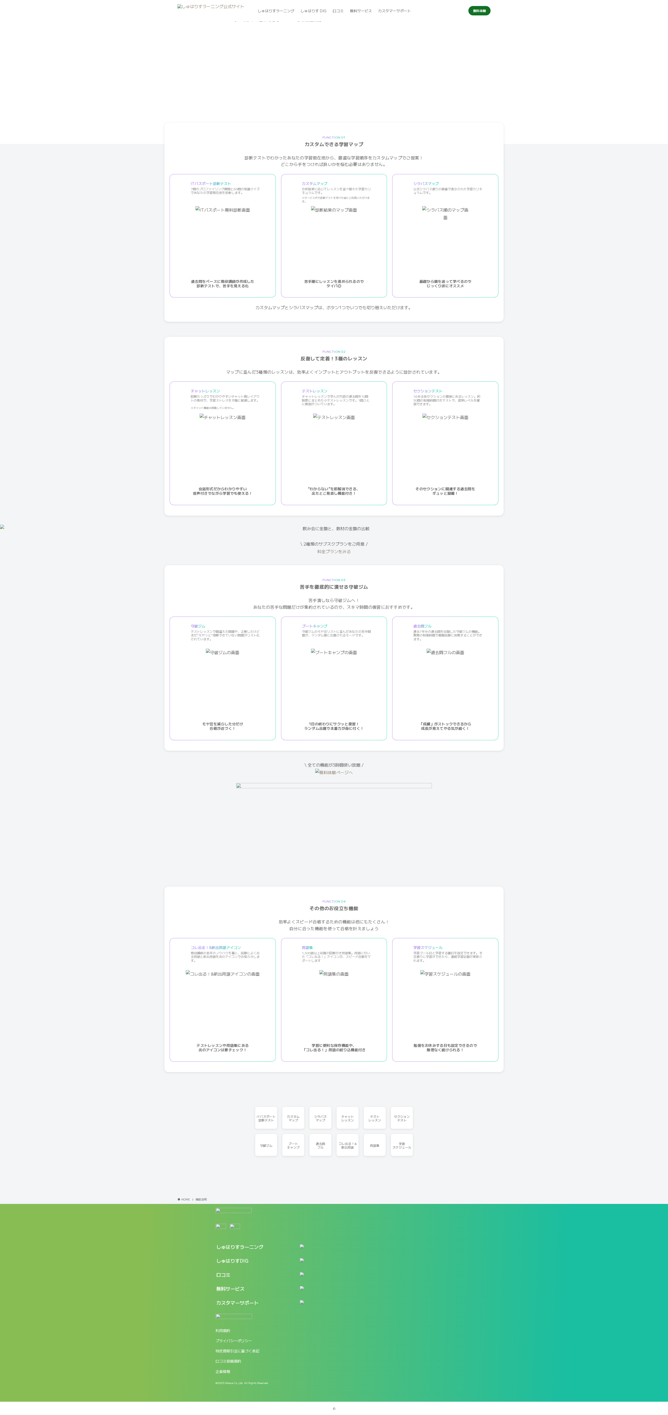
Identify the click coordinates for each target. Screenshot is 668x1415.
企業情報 (223, 1371)
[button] (255, 1249)
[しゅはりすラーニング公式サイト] (210, 10)
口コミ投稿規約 (228, 1361)
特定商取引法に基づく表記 (237, 1350)
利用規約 (223, 1330)
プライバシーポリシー (234, 1340)
